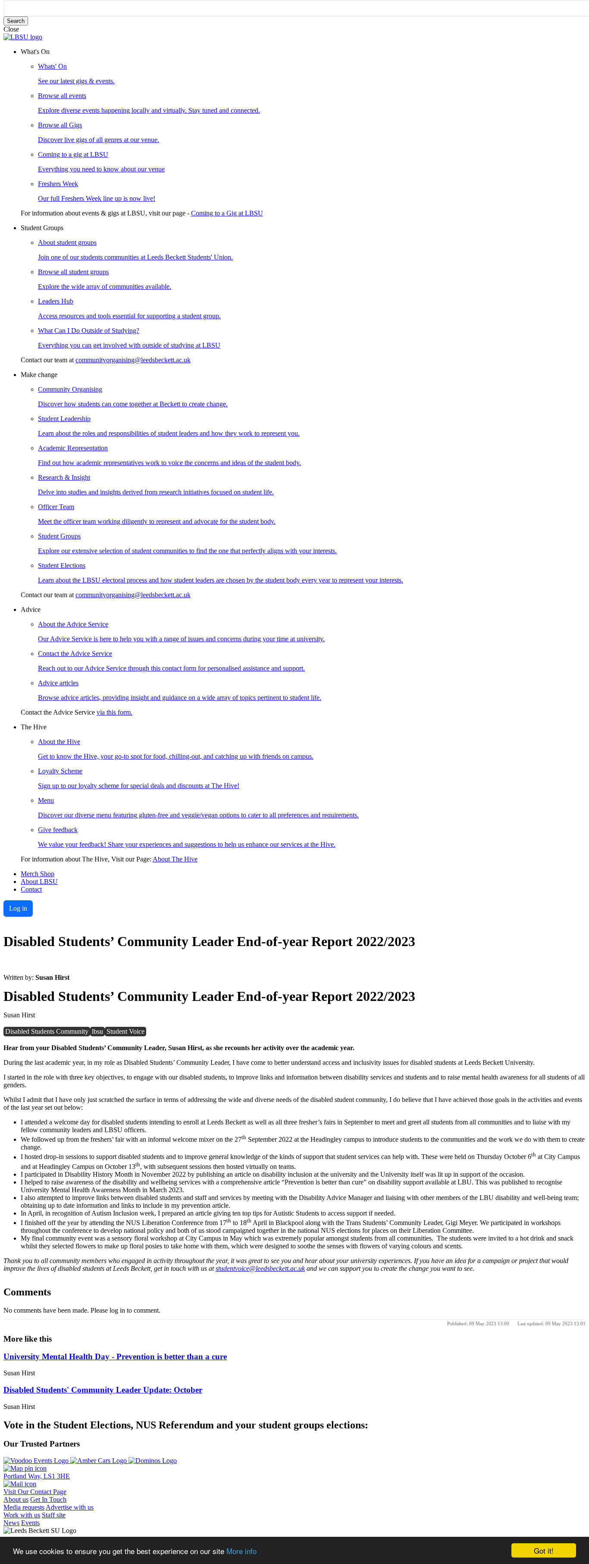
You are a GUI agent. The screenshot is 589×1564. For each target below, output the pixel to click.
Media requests (23, 1507)
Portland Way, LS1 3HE (36, 1476)
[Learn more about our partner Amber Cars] (99, 1460)
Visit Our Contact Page (34, 1491)
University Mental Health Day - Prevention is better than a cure (115, 1356)
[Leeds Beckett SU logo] (22, 37)
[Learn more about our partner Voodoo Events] (36, 1460)
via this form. (114, 712)
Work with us (21, 1515)
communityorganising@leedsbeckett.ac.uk (133, 360)
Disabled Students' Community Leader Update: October (102, 1389)
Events (30, 1522)
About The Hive (175, 859)
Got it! (544, 1550)
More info (241, 1550)
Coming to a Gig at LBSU (227, 213)
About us (15, 1499)
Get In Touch (48, 1499)
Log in (18, 908)
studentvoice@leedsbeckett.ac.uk (260, 1268)
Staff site (54, 1515)
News (11, 1522)
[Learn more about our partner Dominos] (152, 1460)
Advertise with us (70, 1507)
